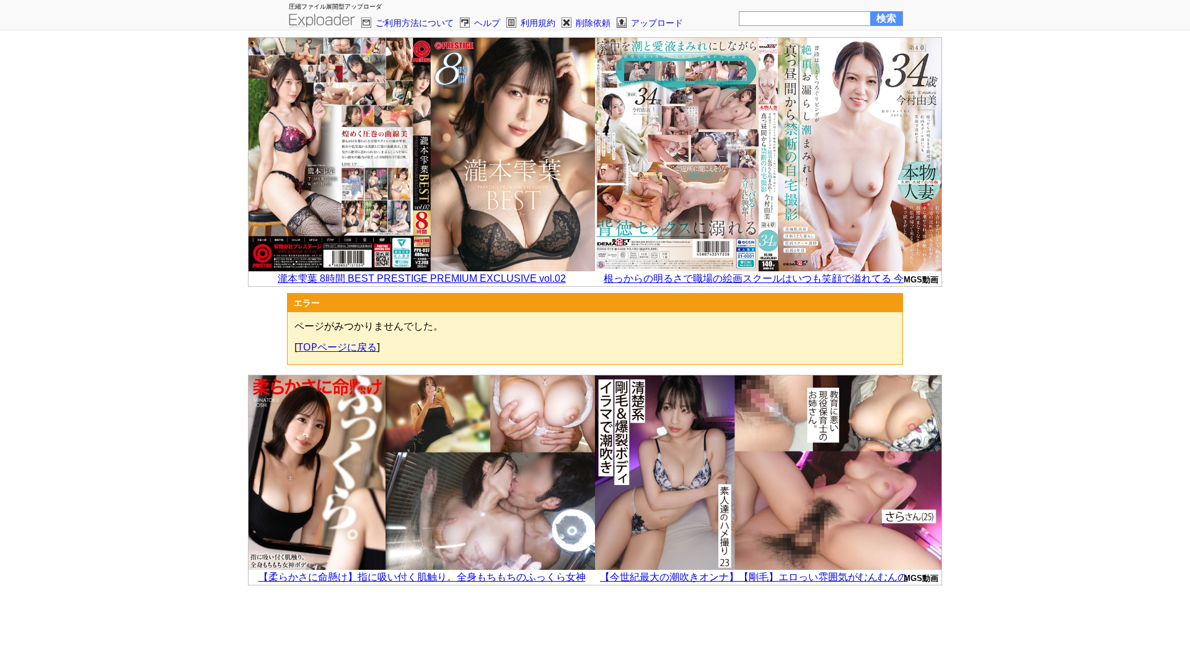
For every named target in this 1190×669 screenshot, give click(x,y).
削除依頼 (593, 22)
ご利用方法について (415, 22)
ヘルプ (487, 22)
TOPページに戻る (337, 347)
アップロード (657, 22)
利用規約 (538, 22)
